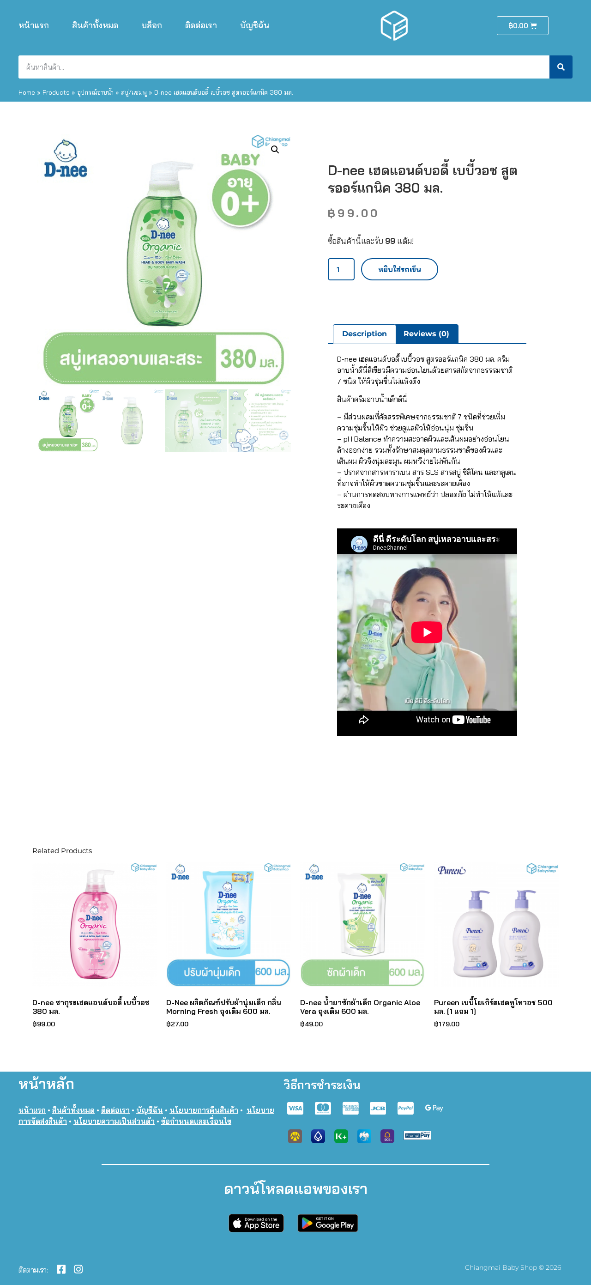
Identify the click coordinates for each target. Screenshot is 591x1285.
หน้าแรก (33, 25)
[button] (275, 149)
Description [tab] (364, 333)
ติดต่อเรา (201, 25)
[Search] (561, 67)
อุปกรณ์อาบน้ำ (95, 92)
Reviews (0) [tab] (426, 333)
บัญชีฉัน (255, 25)
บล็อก (151, 25)
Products (56, 92)
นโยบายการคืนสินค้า (203, 1110)
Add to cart (399, 269)
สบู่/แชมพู (134, 92)
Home (26, 92)
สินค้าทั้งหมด (95, 25)
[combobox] (283, 67)
